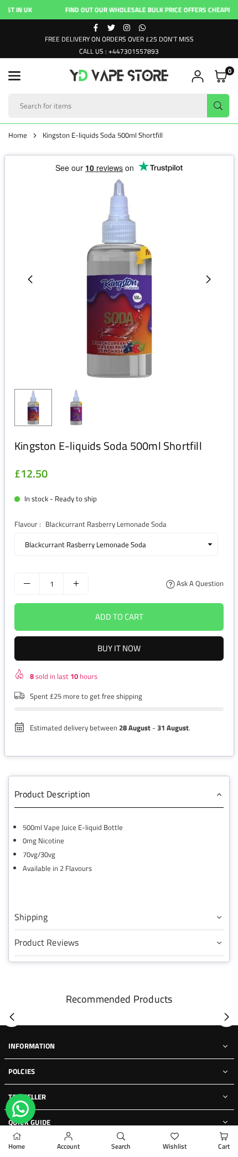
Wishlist (175, 1146)
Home (17, 135)
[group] (119, 278)
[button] (14, 75)
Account (68, 1146)
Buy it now (119, 648)
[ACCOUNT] (197, 76)
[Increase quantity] (76, 583)
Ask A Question (199, 583)
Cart (224, 1146)
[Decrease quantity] (27, 583)
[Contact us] (20, 1109)
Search (121, 1146)
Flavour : (90, 524)
